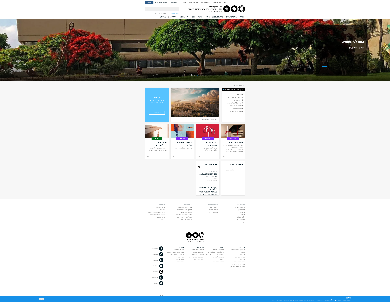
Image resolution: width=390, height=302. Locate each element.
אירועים (242, 212)
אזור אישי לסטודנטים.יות (161, 3)
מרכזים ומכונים (213, 210)
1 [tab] (199, 75)
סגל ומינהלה (200, 247)
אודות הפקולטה (240, 207)
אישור (41, 299)
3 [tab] (196, 75)
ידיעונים (222, 259)
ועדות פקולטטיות (186, 219)
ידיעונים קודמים (160, 217)
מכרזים (242, 259)
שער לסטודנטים (217, 2)
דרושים (242, 254)
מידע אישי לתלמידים (234, 97)
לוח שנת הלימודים (235, 106)
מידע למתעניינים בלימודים (216, 252)
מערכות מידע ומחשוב (185, 222)
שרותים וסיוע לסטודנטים (157, 214)
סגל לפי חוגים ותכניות (185, 207)
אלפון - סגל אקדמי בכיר (184, 210)
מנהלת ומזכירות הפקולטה (184, 214)
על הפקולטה (241, 205)
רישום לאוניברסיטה (218, 249)
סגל (207, 17)
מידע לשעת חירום (239, 262)
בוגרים (163, 219)
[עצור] (199, 167)
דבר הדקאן (241, 210)
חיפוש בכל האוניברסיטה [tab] (160, 13)
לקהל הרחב (241, 222)
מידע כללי (241, 247)
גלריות (243, 214)
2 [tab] (198, 75)
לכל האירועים (230, 170)
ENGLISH (163, 17)
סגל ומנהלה (188, 205)
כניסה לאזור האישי (218, 262)
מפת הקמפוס (237, 108)
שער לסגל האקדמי (205, 2)
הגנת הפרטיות (179, 259)
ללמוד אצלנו (241, 217)
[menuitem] (225, 2)
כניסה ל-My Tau (199, 259)
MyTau (239, 94)
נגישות (181, 247)
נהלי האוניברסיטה (239, 257)
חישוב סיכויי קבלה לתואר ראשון (215, 254)
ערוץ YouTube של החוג (234, 103)
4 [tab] (195, 75)
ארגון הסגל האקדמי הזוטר (196, 257)
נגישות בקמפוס (179, 249)
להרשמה (149, 3)
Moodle (162, 210)
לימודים (222, 247)
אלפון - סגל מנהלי (186, 212)
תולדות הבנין (241, 219)
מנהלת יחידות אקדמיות (184, 217)
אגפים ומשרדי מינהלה (197, 249)
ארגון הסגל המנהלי (198, 252)
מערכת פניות (174, 3)
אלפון (225, 2)
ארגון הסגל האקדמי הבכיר (196, 254)
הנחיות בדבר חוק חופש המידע (174, 254)
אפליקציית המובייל (235, 111)
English (184, 2)
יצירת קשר (173, 17)
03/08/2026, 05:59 (212, 173)
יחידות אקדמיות (213, 205)
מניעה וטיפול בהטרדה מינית (175, 252)
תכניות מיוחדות (213, 212)
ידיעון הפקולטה (160, 207)
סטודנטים (162, 205)
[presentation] (192, 75)
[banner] (195, 9)
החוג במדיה (237, 100)
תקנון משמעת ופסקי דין (237, 267)
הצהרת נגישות (179, 257)
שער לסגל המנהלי (193, 2)
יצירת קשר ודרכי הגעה (238, 249)
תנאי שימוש (180, 262)
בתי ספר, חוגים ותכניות (211, 207)
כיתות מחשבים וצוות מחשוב (156, 212)
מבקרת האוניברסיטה (238, 264)
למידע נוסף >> (274, 300)
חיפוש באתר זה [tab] (175, 13)
